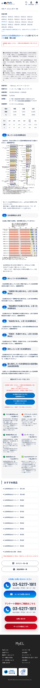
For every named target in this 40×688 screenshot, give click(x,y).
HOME (3, 8)
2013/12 (17, 22)
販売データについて (8, 655)
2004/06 (17, 24)
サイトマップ (26, 663)
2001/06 (4, 27)
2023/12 (17, 16)
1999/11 (10, 27)
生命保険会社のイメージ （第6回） (14, 517)
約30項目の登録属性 (24, 101)
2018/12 (17, 19)
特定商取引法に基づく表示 (30, 657)
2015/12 (4, 22)
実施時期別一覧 (22, 569)
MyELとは (5, 650)
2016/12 (29, 19)
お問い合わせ (6, 663)
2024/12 (10, 16)
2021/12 (29, 16)
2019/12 (10, 19)
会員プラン (5, 652)
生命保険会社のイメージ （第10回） (15, 494)
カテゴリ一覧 (10, 8)
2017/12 (23, 19)
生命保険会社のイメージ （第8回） (14, 506)
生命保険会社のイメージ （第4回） (14, 529)
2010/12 (4, 24)
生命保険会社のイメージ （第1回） (14, 546)
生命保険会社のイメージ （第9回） (14, 500)
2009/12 (10, 24)
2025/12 (4, 16)
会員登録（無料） (7, 43)
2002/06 (29, 24)
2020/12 (4, 19)
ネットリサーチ (26, 655)
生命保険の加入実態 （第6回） (13, 552)
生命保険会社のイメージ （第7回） (14, 511)
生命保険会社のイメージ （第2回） (14, 540)
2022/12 (23, 16)
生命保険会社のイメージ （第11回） (15, 489)
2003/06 (23, 24)
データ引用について (8, 660)
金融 (17, 8)
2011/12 (30, 22)
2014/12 (11, 22)
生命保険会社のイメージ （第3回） (14, 534)
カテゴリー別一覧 (22, 563)
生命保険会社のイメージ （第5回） (14, 523)
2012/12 (24, 22)
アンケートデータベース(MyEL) (9, 3)
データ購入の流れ (7, 657)
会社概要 (24, 652)
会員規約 (24, 660)
